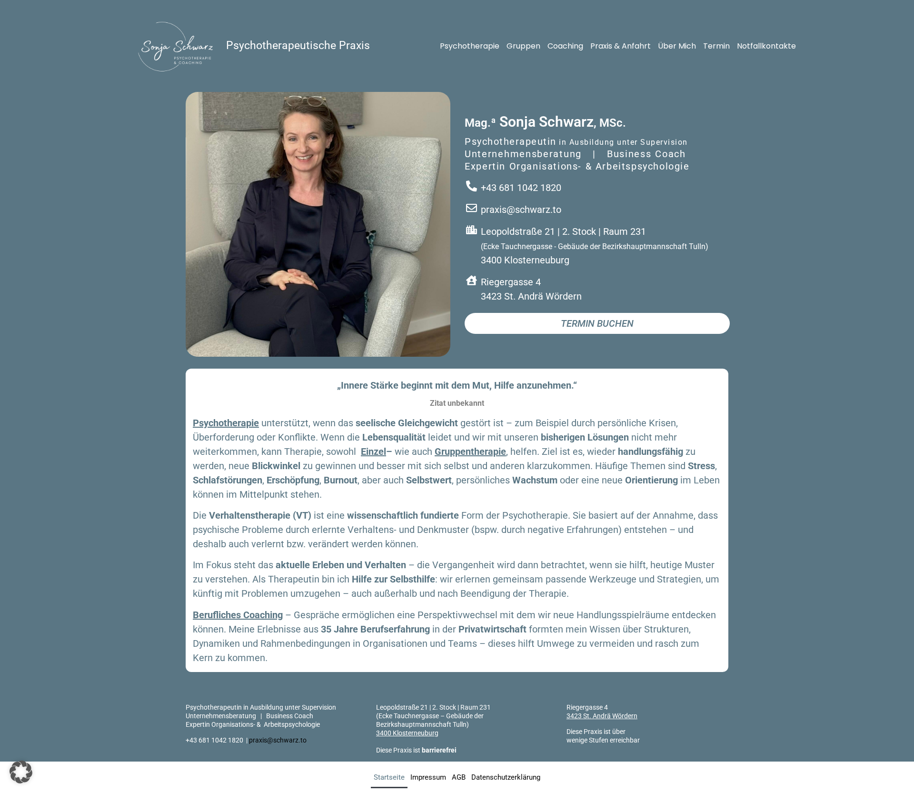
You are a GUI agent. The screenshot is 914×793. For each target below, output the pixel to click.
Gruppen (523, 45)
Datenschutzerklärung (505, 777)
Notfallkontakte (766, 45)
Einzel (373, 451)
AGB (459, 777)
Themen (648, 466)
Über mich (677, 45)
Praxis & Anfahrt (620, 45)
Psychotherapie (469, 45)
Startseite (389, 777)
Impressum (428, 777)
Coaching (565, 45)
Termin (716, 45)
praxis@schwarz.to (278, 740)
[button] (21, 772)
